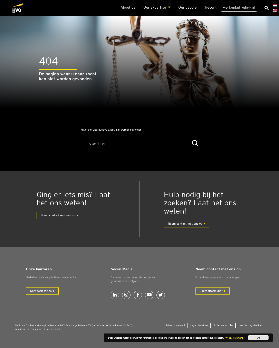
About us (128, 7)
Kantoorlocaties (41, 290)
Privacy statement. (233, 337)
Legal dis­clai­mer (199, 325)
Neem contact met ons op (58, 215)
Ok (258, 337)
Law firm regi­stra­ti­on (250, 325)
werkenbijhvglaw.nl (239, 7)
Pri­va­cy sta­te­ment (175, 325)
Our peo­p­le (187, 7)
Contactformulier (211, 290)
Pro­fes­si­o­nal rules (223, 325)
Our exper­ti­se (154, 7)
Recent (211, 7)
